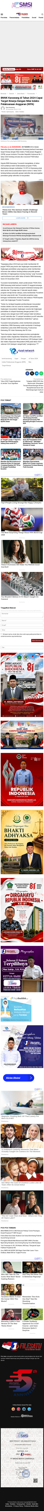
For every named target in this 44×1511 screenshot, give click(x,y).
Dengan (23, 358)
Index (7, 1504)
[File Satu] (22, 14)
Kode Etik (35, 1504)
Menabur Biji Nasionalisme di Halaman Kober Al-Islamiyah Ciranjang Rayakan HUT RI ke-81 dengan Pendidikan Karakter (11, 465)
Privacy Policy (18, 1506)
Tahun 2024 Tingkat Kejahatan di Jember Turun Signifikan (10, 381)
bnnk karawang (7, 358)
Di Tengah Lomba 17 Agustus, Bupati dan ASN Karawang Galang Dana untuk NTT (11, 441)
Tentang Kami (20, 1504)
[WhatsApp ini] (41, 373)
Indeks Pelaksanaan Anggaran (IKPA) (14, 362)
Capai (16, 358)
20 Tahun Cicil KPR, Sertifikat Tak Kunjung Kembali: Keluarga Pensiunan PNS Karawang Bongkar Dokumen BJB (33, 419)
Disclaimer (8, 1506)
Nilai (30, 362)
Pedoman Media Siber (31, 1506)
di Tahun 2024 (33, 358)
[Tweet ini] (32, 373)
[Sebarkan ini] (27, 373)
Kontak (28, 1504)
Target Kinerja (6, 365)
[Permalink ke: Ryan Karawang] (3, 108)
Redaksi (12, 1504)
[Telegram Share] (37, 373)
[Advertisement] (22, 44)
